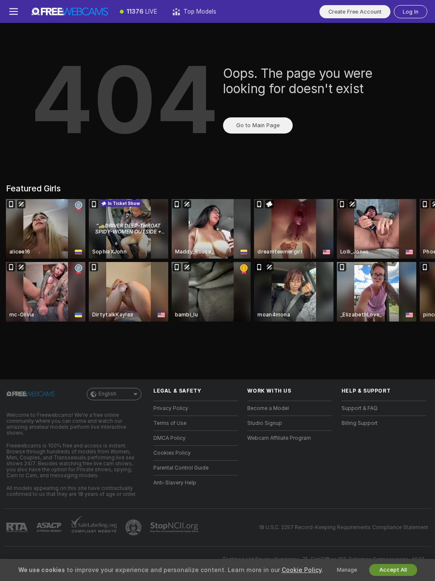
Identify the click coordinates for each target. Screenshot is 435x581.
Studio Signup (264, 423)
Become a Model (268, 408)
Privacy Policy (170, 408)
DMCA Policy (169, 438)
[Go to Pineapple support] (134, 527)
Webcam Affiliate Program (279, 438)
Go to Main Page (258, 125)
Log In (410, 12)
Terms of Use (169, 423)
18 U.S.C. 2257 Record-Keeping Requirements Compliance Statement (343, 527)
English (107, 394)
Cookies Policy (172, 453)
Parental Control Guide (181, 468)
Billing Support (360, 423)
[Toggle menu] (13, 11)
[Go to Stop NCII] (175, 527)
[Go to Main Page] (69, 11)
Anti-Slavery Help (174, 483)
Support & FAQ (360, 408)
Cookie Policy (302, 570)
